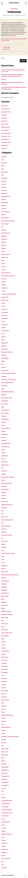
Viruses (3, 840)
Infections (4, 529)
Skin (2, 745)
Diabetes (3, 346)
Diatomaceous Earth (7, 352)
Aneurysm (4, 190)
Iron (2, 538)
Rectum (3, 709)
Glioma (3, 459)
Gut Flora (3, 471)
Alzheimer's (4, 178)
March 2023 (4, 124)
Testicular (4, 779)
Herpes (3, 498)
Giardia (3, 452)
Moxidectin (4, 605)
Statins (3, 761)
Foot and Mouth (5, 428)
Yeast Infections (5, 858)
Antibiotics (4, 193)
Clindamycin (4, 300)
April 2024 (4, 105)
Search (2, 58)
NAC (2, 620)
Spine (3, 758)
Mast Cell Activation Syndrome (10, 574)
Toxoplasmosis (5, 803)
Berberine (4, 236)
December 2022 (5, 133)
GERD (2, 449)
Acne (2, 159)
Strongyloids (5, 767)
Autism (3, 214)
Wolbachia (4, 852)
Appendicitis (5, 202)
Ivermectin (4, 541)
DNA (2, 364)
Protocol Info (4, 690)
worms (3, 855)
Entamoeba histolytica (7, 391)
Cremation (4, 324)
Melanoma (4, 587)
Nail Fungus (4, 623)
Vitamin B (4, 843)
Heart (2, 480)
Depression (4, 343)
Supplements (5, 770)
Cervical (3, 278)
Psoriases (4, 697)
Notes (3, 639)
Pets (2, 675)
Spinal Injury (4, 754)
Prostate (3, 684)
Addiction (4, 163)
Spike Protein (5, 748)
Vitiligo (3, 846)
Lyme (2, 562)
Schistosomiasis (6, 727)
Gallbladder (4, 434)
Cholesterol (4, 288)
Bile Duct (3, 242)
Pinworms (4, 678)
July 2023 (4, 115)
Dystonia (3, 376)
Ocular (3, 645)
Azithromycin (5, 224)
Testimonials (14, 8)
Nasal (2, 626)
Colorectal (4, 309)
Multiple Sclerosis (6, 611)
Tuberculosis (5, 816)
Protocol (3, 79)
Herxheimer (4, 501)
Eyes (2, 407)
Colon (3, 306)
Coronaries (4, 315)
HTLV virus (4, 516)
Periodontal (4, 672)
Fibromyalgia (5, 413)
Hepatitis (3, 492)
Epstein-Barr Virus (6, 397)
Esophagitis (4, 401)
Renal (2, 712)
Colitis (3, 303)
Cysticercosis (5, 330)
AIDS (2, 169)
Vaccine (3, 828)
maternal (3, 578)
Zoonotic (3, 867)
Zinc (2, 864)
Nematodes (4, 629)
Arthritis (3, 208)
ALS (2, 175)
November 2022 (5, 136)
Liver (2, 550)
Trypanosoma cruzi (6, 812)
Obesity (3, 642)
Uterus (3, 825)
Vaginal (3, 831)
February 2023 (5, 127)
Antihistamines (5, 196)
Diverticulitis (4, 358)
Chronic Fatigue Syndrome (8, 294)
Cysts (3, 333)
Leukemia (4, 547)
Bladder (3, 248)
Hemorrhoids (5, 489)
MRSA (3, 608)
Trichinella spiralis (6, 809)
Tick (2, 791)
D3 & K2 (3, 336)
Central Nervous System (8, 275)
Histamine (4, 507)
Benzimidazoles (5, 233)
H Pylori (3, 474)
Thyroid (3, 788)
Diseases (3, 355)
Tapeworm (4, 773)
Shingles (3, 739)
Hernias (3, 495)
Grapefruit (4, 462)
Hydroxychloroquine (7, 520)
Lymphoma (4, 565)
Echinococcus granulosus (8, 379)
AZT (2, 227)
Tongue (3, 797)
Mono (2, 599)
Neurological (5, 635)
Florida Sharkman (14, 2)
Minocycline (4, 596)
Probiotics (4, 681)
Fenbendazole (5, 410)
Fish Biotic (4, 416)
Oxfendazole (4, 657)
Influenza (4, 532)
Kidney (3, 544)
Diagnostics (4, 349)
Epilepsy (3, 394)
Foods (3, 425)
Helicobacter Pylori (6, 483)
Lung (2, 556)
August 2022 (5, 145)
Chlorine (3, 285)
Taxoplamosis (5, 776)
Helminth (3, 486)
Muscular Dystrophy (7, 614)
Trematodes (4, 806)
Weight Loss (4, 849)
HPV (2, 513)
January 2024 (5, 109)
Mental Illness (5, 593)
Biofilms (3, 245)
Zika (2, 861)
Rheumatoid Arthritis (7, 715)
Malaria (3, 568)
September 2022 (6, 142)
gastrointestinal (5, 443)
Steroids (3, 764)
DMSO (3, 361)
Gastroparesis (5, 446)
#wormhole (13, 35)
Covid (3, 321)
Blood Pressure (5, 254)
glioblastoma (5, 455)
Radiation (4, 706)
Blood (3, 251)
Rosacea (3, 721)
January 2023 (5, 130)
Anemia (3, 187)
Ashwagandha (5, 211)
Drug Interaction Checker (8, 373)
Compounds (4, 312)
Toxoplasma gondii (6, 800)
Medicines (4, 584)
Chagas (3, 282)
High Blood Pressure (7, 504)
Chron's (3, 291)
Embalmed (4, 385)
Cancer (3, 266)
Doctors (3, 367)
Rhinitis (3, 718)
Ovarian (3, 654)
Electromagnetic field (7, 382)
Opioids (3, 648)
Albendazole (4, 172)
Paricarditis (4, 666)
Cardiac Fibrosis (6, 272)
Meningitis (4, 590)
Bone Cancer (5, 257)
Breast (3, 263)
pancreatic (4, 660)
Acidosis (3, 156)
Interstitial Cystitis (6, 535)
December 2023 (5, 112)
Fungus (3, 431)
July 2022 (4, 148)
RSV (2, 724)
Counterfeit (4, 318)
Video (3, 837)
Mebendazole (5, 581)
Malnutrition (4, 571)
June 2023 (4, 118)
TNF (2, 794)
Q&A (2, 703)
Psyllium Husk (5, 700)
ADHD (3, 166)
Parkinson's (4, 669)
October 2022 (5, 139)
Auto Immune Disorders (8, 221)
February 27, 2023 (21, 15)
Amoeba (3, 181)
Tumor (3, 819)
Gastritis (3, 440)
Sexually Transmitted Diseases (10, 736)
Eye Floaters (4, 404)
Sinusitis (3, 742)
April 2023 (4, 121)
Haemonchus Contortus (8, 477)
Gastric (3, 437)
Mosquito (4, 602)
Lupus (3, 559)
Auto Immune (5, 217)
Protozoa (3, 693)
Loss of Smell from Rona (8, 553)
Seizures (3, 730)
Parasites (4, 663)
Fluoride (3, 422)
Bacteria (3, 230)
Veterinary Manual (6, 834)
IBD (2, 523)
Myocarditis (4, 617)
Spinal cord (4, 751)
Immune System (5, 526)
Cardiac (3, 269)
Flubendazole (5, 419)
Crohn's (3, 327)
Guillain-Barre (5, 465)
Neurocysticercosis (6, 632)
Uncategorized (5, 822)
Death (3, 340)
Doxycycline (4, 370)
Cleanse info (4, 297)
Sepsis (3, 733)
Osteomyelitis (5, 651)
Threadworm (5, 785)
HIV (2, 510)
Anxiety (3, 199)
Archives (3, 205)
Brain (2, 260)
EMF (2, 388)
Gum (2, 468)
